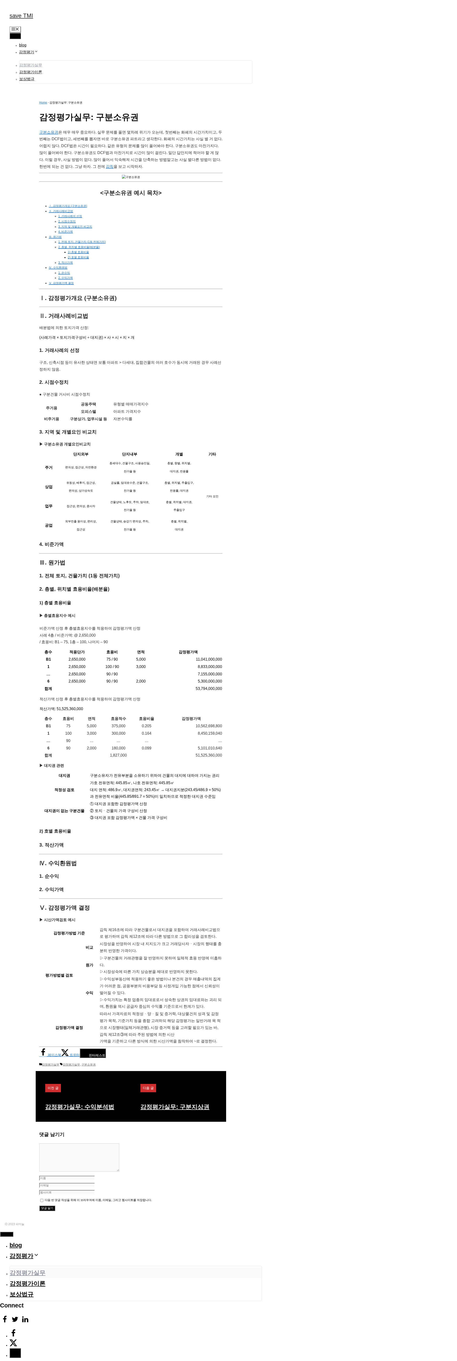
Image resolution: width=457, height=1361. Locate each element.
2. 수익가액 (65, 277)
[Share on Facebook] (13, 1336)
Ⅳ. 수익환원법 (58, 267)
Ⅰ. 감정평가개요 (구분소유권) (68, 206)
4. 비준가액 (65, 231)
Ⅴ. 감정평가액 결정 (61, 283)
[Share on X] (13, 1345)
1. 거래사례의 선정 (70, 216)
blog (22, 45)
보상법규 (27, 79)
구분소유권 (48, 132)
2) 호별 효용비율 (78, 257)
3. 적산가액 (65, 262)
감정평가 (26, 52)
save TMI (21, 15)
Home (43, 102)
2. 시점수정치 (67, 221)
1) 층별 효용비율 (78, 252)
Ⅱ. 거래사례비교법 (61, 211)
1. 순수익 (64, 272)
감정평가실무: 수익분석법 (79, 1106)
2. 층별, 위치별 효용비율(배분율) (79, 247)
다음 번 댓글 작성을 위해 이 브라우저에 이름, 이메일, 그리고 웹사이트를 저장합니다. (98, 1200)
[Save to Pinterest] (15, 1353)
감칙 (110, 167)
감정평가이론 (30, 72)
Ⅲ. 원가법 (55, 237)
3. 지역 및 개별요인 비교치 (75, 226)
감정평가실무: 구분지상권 (174, 1106)
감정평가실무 (30, 65)
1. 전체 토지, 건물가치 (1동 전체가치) (82, 242)
